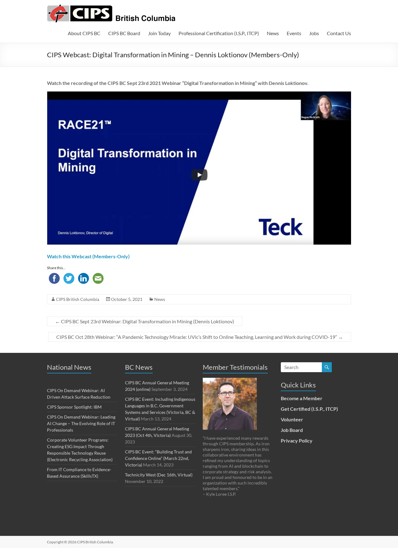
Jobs (314, 33)
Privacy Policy (296, 440)
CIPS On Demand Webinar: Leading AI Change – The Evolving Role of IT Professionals (81, 423)
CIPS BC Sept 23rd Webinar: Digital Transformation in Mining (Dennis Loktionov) (144, 321)
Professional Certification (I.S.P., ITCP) (218, 33)
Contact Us (339, 33)
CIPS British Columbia (77, 299)
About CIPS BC (84, 33)
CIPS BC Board (124, 33)
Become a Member (301, 398)
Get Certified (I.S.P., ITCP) (309, 409)
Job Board (292, 430)
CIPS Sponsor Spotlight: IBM (74, 407)
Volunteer (292, 419)
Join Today (159, 33)
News (273, 33)
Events (294, 33)
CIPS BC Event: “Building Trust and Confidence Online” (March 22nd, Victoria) (158, 458)
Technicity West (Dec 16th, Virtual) (158, 474)
